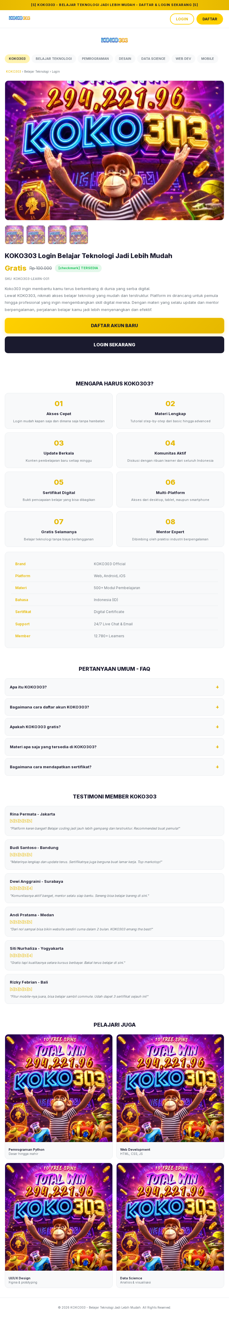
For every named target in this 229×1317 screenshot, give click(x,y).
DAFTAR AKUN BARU (114, 325)
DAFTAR (209, 19)
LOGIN (182, 19)
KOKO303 (13, 71)
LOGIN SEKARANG (114, 344)
